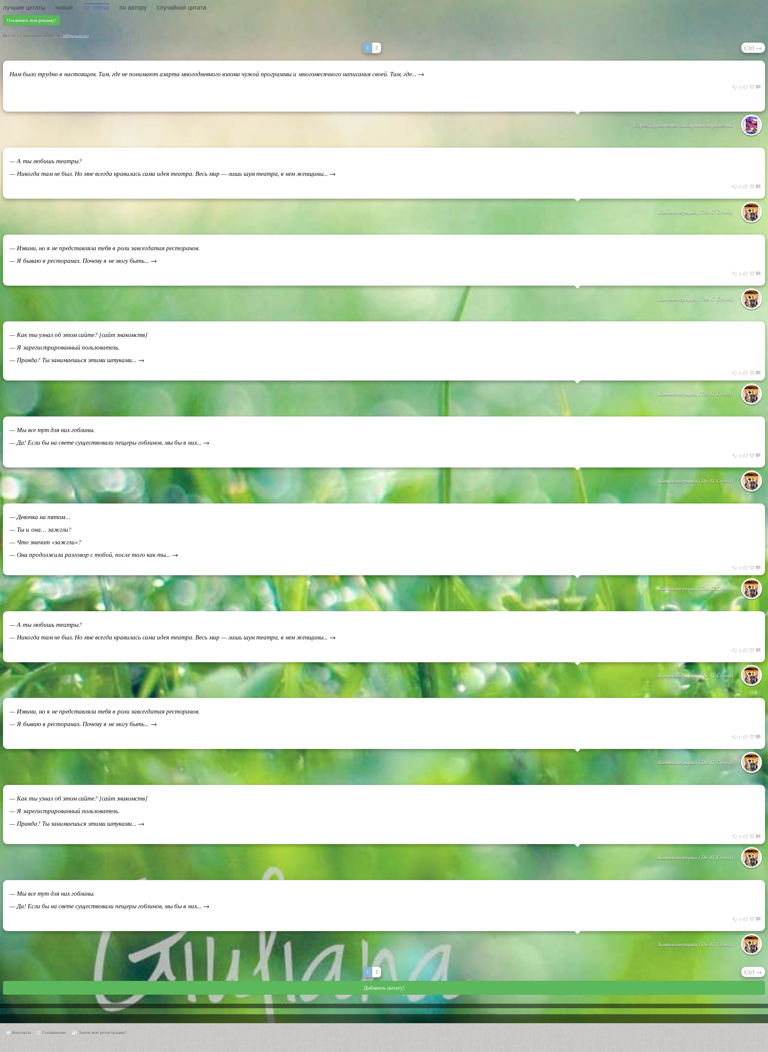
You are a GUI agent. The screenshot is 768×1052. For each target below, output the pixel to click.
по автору (133, 7)
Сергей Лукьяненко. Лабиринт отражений (683, 124)
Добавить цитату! (384, 987)
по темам (96, 7)
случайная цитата (181, 7)
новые (64, 7)
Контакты (21, 1032)
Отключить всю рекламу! (31, 20)
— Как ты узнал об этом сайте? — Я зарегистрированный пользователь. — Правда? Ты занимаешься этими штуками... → (78, 811)
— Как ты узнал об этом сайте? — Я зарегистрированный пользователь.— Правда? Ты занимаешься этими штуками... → (78, 347)
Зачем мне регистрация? (103, 1032)
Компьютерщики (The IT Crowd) (695, 211)
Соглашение (54, 1032)
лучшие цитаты (24, 7)
